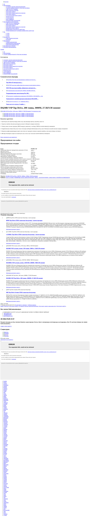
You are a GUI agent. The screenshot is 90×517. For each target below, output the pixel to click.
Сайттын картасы (32, 305)
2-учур (7, 34)
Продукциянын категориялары (10, 21)
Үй (4, 4)
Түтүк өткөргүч (10, 18)
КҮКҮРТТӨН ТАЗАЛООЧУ (13, 20)
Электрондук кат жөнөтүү (7, 339)
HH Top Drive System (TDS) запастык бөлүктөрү (21, 292)
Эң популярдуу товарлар (21, 305)
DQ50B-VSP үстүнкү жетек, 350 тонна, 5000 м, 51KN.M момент (25, 248)
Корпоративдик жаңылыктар (13, 43)
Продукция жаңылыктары (12, 44)
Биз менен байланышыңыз (9, 47)
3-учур (7, 35)
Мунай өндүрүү (10, 16)
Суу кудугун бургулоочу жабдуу (14, 15)
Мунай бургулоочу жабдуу (12, 28)
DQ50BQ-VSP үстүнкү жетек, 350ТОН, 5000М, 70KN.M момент (25, 262)
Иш (4, 32)
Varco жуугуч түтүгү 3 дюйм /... (15, 104)
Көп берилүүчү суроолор (9, 45)
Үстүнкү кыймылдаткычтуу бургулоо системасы (18, 7)
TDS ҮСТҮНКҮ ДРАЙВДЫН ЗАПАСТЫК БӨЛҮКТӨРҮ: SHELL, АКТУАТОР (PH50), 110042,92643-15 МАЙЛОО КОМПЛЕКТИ (38, 177)
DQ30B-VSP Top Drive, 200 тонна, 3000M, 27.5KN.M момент (24, 278)
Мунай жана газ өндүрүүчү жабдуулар (15, 29)
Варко (2, 306)
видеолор (8, 39)
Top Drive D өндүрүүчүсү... (14, 82)
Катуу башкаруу (10, 19)
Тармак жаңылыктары (11, 42)
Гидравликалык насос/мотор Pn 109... (17, 93)
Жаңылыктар (6, 40)
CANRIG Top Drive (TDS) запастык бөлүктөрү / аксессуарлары (25, 234)
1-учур (7, 33)
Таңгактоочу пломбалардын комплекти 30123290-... (22, 98)
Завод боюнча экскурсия (12, 38)
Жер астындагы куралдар (12, 10)
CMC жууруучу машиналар (12, 23)
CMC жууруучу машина (12, 9)
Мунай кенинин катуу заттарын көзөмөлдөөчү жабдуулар (20, 30)
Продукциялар (6, 5)
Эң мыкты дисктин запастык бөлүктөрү (15, 6)
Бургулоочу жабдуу (11, 11)
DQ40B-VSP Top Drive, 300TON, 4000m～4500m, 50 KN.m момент (22, 176)
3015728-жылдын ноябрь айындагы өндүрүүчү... (21, 88)
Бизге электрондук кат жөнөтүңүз (9, 137)
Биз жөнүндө (6, 37)
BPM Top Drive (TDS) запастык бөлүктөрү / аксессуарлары (24, 220)
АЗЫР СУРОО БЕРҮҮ (6, 326)
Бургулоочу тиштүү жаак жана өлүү (47, 306)
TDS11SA (6, 306)
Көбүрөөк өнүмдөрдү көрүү (13, 229)
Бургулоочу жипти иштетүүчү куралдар (15, 13)
